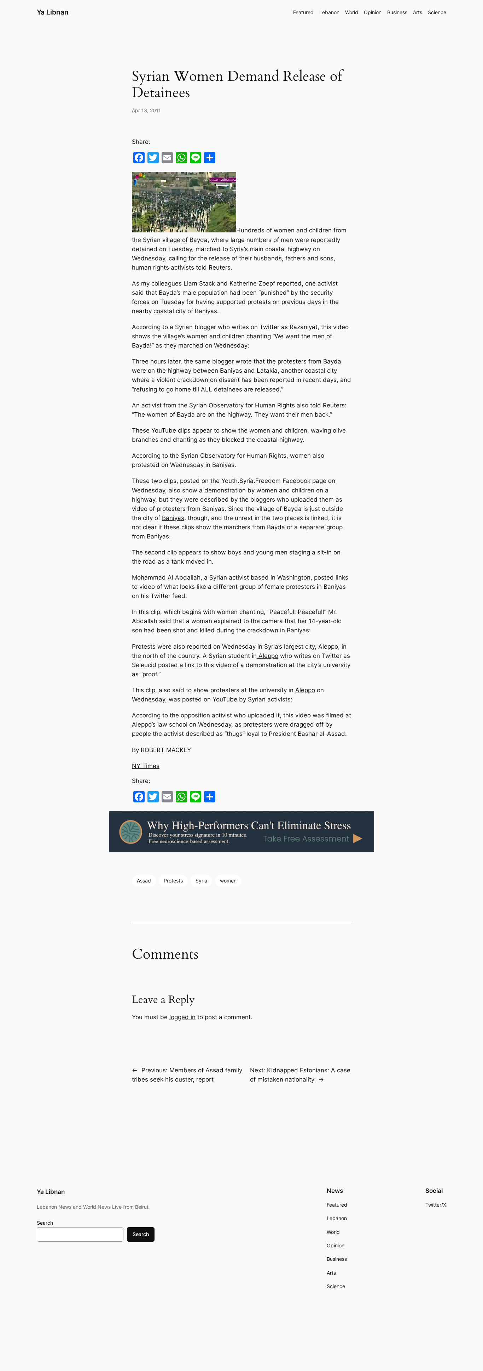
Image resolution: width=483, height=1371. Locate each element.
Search (45, 1223)
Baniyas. (159, 536)
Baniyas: (299, 630)
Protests (173, 881)
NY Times (145, 765)
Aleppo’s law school (160, 724)
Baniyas (173, 517)
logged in (182, 1017)
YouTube (163, 430)
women (228, 881)
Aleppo (267, 655)
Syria (201, 881)
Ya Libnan (53, 12)
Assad (144, 881)
